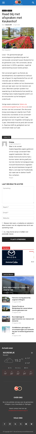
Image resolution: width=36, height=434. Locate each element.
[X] (21, 424)
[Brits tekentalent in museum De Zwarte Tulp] (18, 285)
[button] (3, 2)
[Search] (33, 2)
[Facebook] (4, 424)
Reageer (11, 177)
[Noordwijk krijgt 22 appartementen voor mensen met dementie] (6, 319)
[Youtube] (26, 424)
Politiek (10, 10)
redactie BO (8, 24)
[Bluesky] (32, 424)
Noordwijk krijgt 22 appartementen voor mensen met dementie (23, 319)
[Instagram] (10, 424)
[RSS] (15, 424)
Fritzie (11, 142)
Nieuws (4, 10)
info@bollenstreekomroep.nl (18, 410)
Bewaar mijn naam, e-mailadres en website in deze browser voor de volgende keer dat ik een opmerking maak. (18, 225)
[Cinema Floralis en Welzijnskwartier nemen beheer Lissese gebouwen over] (6, 308)
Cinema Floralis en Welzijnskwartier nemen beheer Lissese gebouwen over (22, 308)
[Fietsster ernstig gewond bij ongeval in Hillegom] (6, 300)
